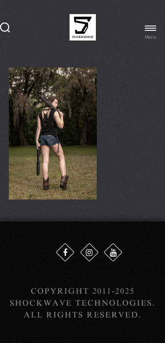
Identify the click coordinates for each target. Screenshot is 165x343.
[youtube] (113, 252)
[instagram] (89, 252)
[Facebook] (65, 252)
